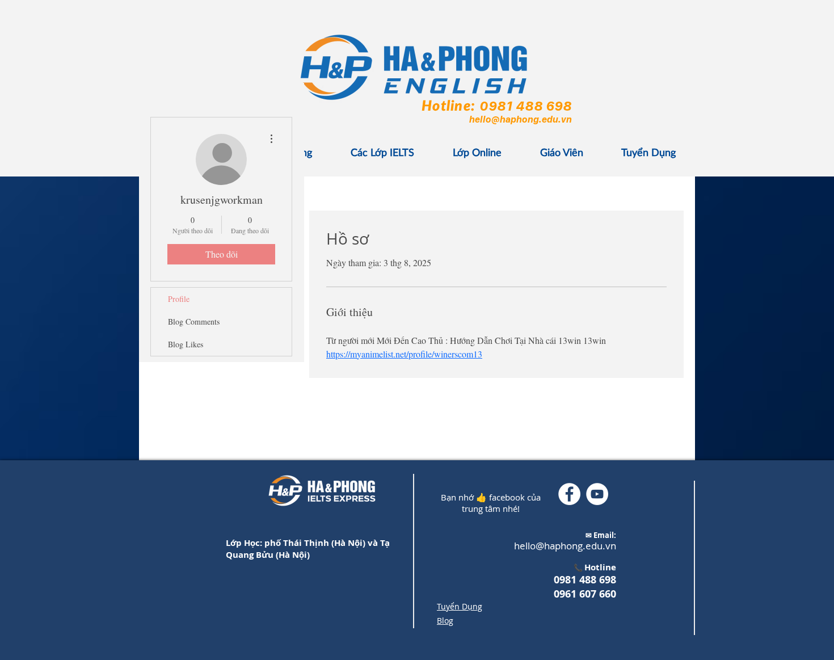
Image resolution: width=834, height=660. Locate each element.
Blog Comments (194, 321)
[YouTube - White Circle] (597, 494)
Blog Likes (185, 344)
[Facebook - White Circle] (569, 494)
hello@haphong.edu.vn (520, 119)
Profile (178, 298)
